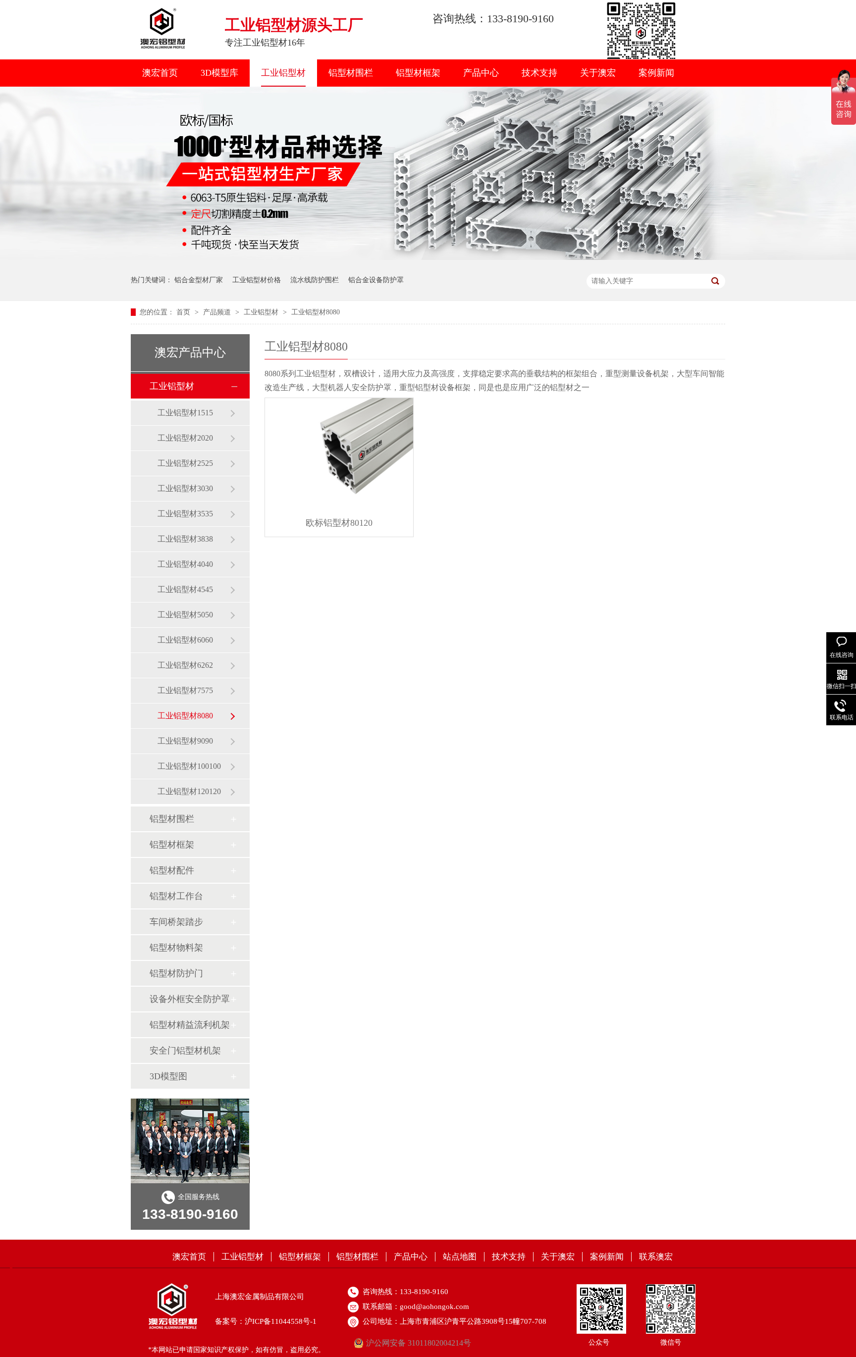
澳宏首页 (160, 73)
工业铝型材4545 (185, 589)
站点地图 (460, 1256)
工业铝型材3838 (185, 539)
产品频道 (218, 312)
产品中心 (481, 73)
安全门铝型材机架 (185, 1050)
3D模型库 (219, 73)
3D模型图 (168, 1076)
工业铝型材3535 (185, 513)
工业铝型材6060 (185, 640)
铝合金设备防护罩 (376, 280)
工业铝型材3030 (185, 488)
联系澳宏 (656, 1256)
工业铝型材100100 (189, 766)
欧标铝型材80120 (339, 523)
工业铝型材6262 (185, 665)
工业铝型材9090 (185, 741)
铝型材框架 (418, 73)
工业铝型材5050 (185, 614)
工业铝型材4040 (185, 564)
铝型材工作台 (176, 896)
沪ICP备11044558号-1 (281, 1321)
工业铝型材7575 (185, 690)
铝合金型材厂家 (198, 280)
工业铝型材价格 (256, 280)
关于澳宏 (598, 73)
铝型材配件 (172, 870)
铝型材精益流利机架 (190, 1025)
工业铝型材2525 (185, 463)
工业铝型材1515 (185, 412)
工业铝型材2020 (185, 438)
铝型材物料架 (176, 948)
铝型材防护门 (176, 973)
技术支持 (539, 73)
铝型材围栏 (350, 73)
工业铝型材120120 (189, 791)
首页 (184, 312)
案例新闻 (656, 73)
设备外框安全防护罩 (190, 999)
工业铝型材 (283, 73)
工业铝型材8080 (315, 312)
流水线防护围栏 (314, 280)
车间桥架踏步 (176, 922)
